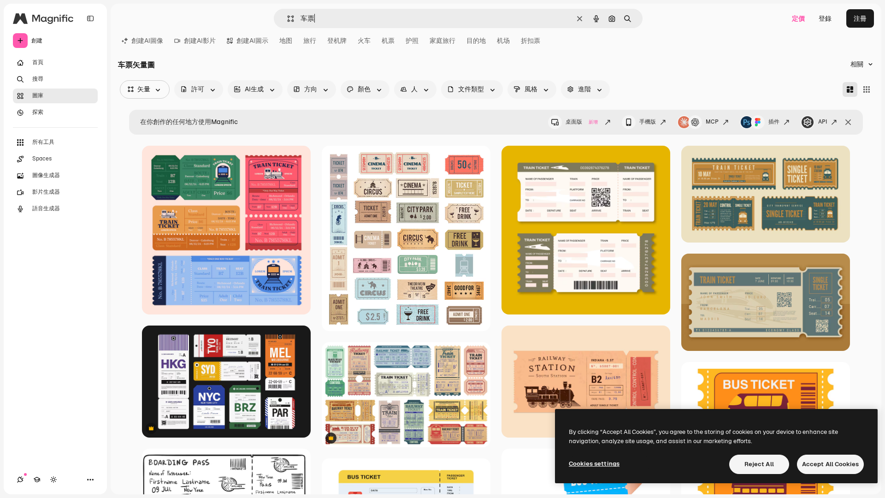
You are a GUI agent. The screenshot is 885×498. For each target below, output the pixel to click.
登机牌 (337, 40)
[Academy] (37, 479)
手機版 (647, 121)
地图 (285, 40)
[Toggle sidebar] (90, 18)
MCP (712, 121)
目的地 (476, 40)
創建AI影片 (200, 40)
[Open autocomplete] (287, 18)
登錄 (825, 18)
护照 (412, 40)
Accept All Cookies (830, 464)
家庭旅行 (442, 40)
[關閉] (848, 122)
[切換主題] (53, 479)
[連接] (20, 479)
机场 (503, 40)
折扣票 (530, 40)
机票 (388, 40)
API (822, 121)
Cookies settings (594, 464)
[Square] (866, 89)
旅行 (309, 40)
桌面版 (582, 121)
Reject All (759, 464)
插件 (773, 121)
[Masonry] (850, 89)
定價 (798, 18)
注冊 (860, 18)
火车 (364, 40)
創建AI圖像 (147, 40)
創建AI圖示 (252, 40)
